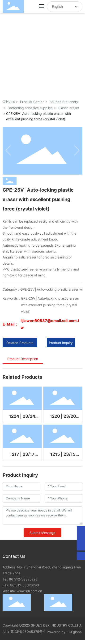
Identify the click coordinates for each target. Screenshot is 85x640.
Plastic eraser (68, 108)
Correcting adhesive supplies (30, 108)
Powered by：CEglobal (64, 632)
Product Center (32, 102)
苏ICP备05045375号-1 (28, 632)
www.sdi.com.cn (29, 591)
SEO (6, 632)
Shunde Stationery (64, 102)
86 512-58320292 (23, 579)
